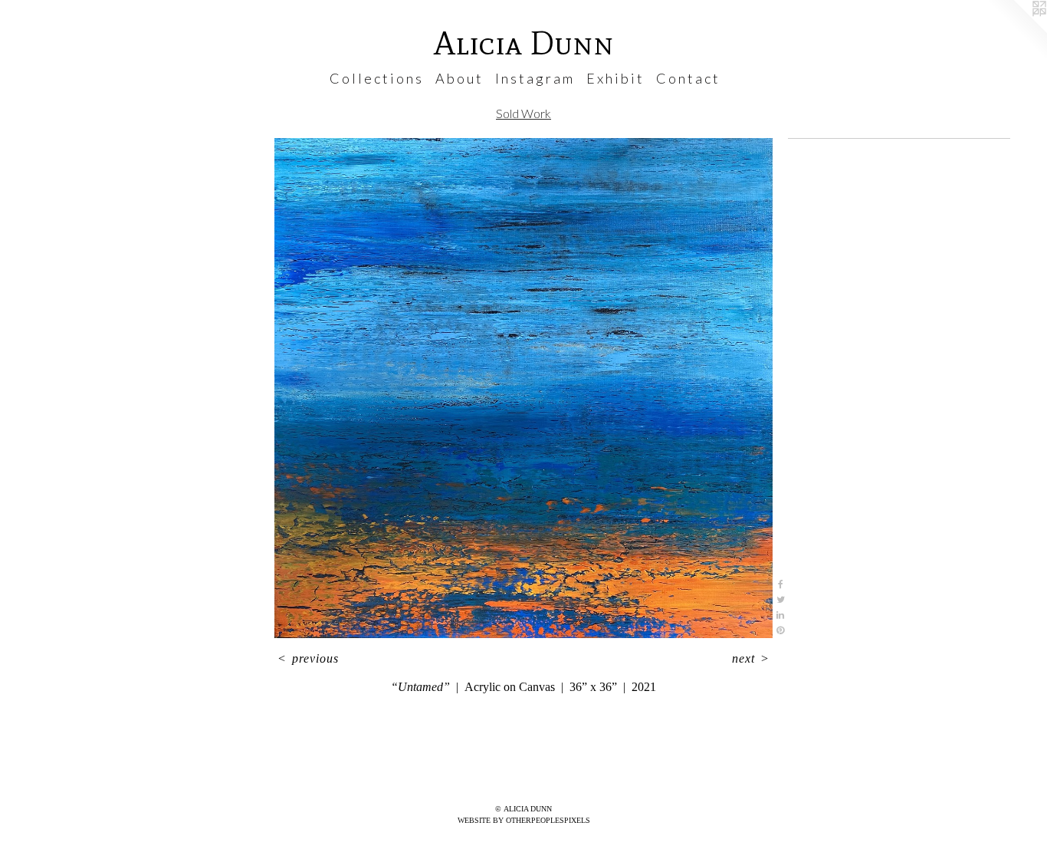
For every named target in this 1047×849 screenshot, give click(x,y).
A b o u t (458, 78)
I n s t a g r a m (534, 78)
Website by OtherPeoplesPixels (524, 820)
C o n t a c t (687, 78)
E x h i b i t (614, 78)
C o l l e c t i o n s (376, 78)
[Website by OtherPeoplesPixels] (1016, 30)
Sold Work (523, 113)
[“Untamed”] (523, 388)
